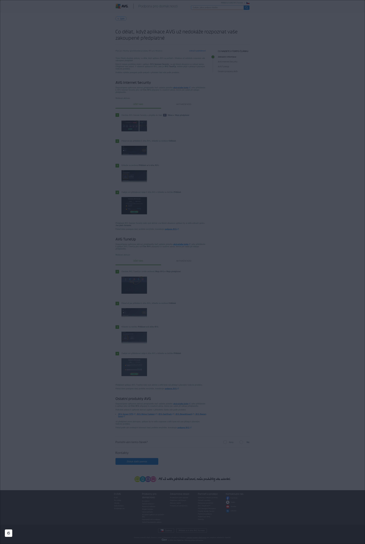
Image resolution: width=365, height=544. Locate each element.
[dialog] (182, 272)
